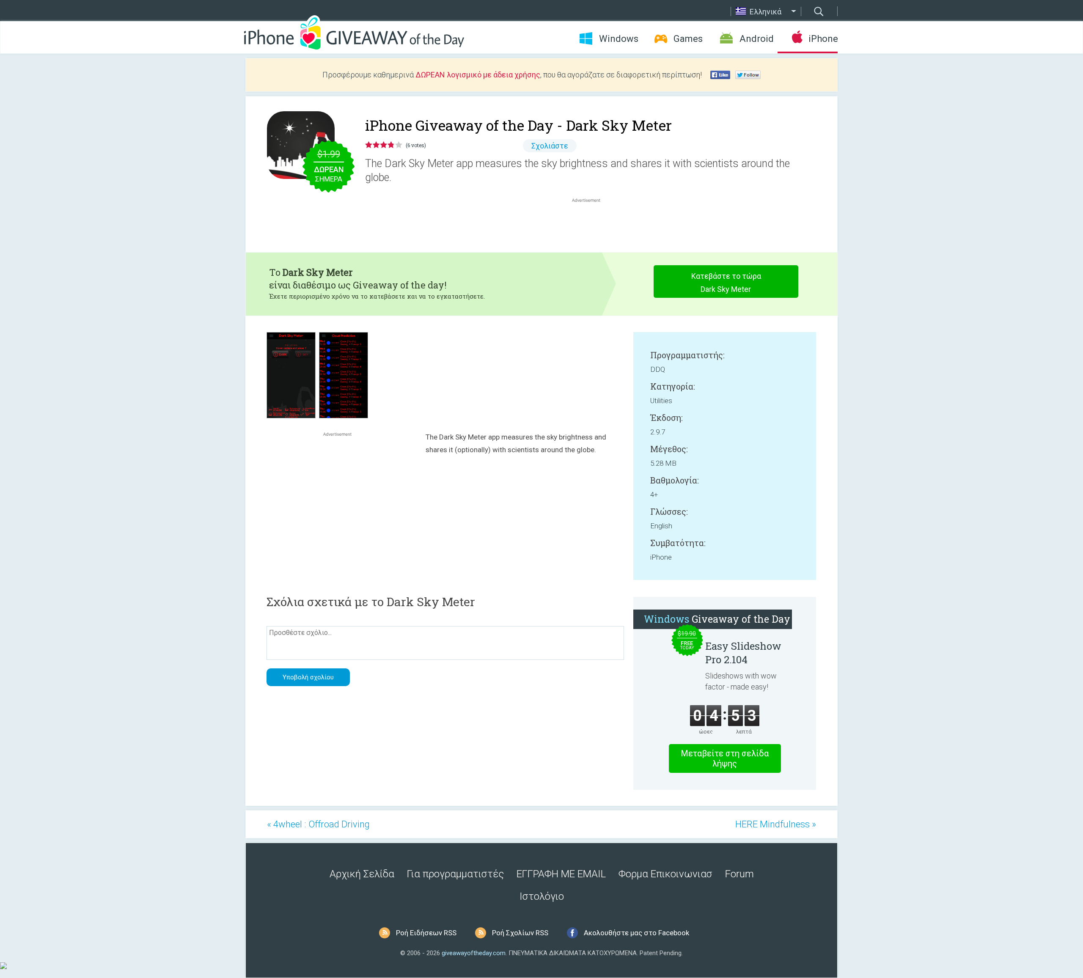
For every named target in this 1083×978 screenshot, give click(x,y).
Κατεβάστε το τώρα (726, 283)
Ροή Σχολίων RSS (520, 933)
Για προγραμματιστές (455, 874)
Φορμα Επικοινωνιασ (665, 874)
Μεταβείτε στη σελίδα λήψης (725, 758)
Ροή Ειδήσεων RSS (426, 933)
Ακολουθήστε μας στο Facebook (636, 933)
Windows (618, 38)
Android (756, 38)
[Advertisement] (590, 224)
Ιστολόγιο (542, 896)
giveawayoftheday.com (474, 953)
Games (688, 38)
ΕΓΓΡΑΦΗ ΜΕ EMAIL (561, 874)
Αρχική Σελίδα (362, 874)
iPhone (823, 38)
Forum (739, 874)
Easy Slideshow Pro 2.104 (743, 652)
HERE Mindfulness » (775, 824)
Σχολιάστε (549, 145)
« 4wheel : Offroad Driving (318, 824)
